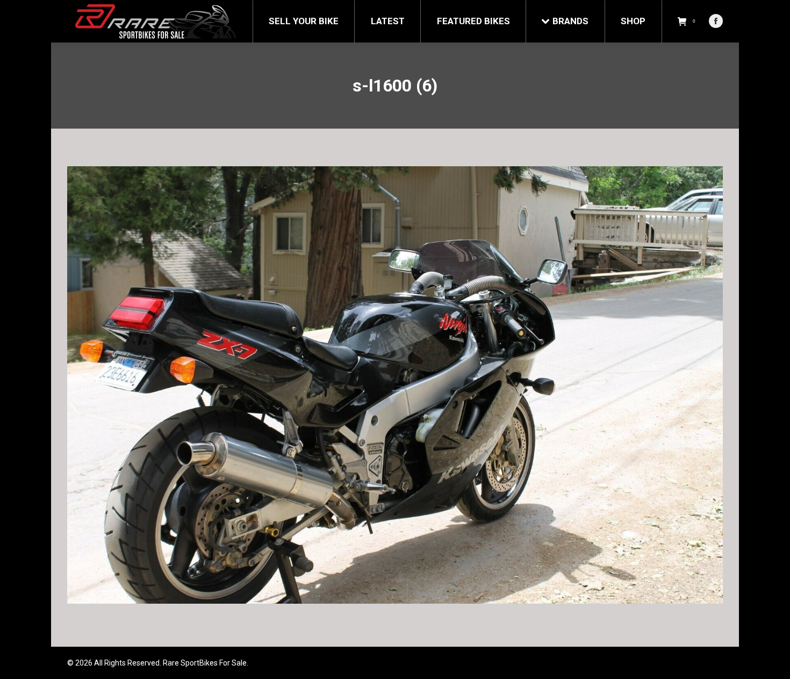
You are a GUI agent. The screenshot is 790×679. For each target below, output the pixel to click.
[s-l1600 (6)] (395, 385)
